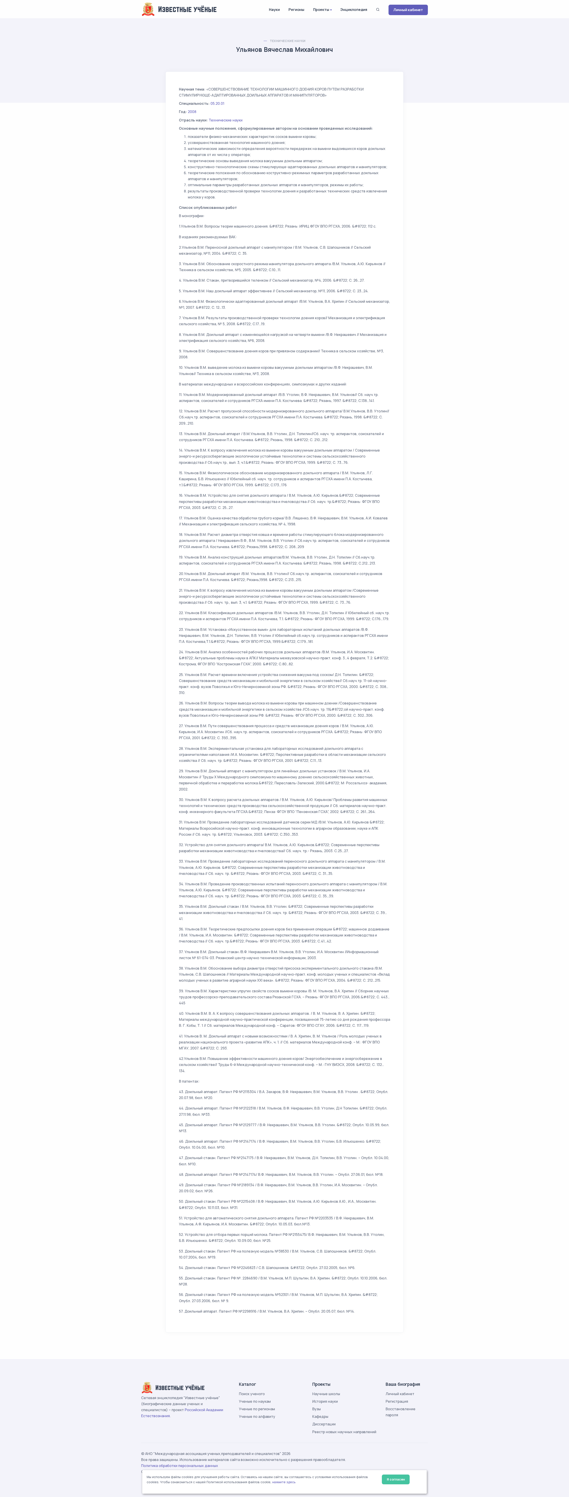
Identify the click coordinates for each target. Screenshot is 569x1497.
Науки (274, 9)
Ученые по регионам (257, 1408)
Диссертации (324, 1424)
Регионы (296, 9)
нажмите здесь (284, 1482)
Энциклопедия (353, 9)
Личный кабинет (408, 9)
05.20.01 (217, 103)
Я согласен (396, 1479)
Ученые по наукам (255, 1401)
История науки (325, 1401)
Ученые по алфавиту (257, 1416)
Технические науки (288, 41)
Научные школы (326, 1393)
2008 (192, 111)
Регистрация (397, 1401)
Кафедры (320, 1416)
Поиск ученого (252, 1393)
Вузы (316, 1408)
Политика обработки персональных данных (179, 1465)
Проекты (321, 9)
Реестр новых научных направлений (344, 1431)
